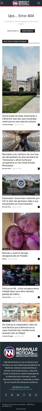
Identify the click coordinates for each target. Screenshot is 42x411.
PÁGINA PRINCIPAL (27, 31)
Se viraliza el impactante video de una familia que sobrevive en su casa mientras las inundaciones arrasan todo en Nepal (19, 328)
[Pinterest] (24, 395)
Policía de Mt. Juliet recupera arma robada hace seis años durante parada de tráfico (20, 291)
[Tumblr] (30, 395)
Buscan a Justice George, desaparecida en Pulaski (15, 254)
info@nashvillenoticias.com (21, 389)
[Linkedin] (18, 395)
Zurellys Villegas (7, 124)
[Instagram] (12, 395)
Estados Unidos (7, 194)
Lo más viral (6, 112)
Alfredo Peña (6, 168)
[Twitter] (36, 395)
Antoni (4, 259)
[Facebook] (6, 395)
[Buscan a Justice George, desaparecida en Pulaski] (21, 231)
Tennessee (6, 150)
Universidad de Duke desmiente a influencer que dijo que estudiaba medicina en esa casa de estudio (19, 119)
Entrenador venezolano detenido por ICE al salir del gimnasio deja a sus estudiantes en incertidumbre (21, 201)
